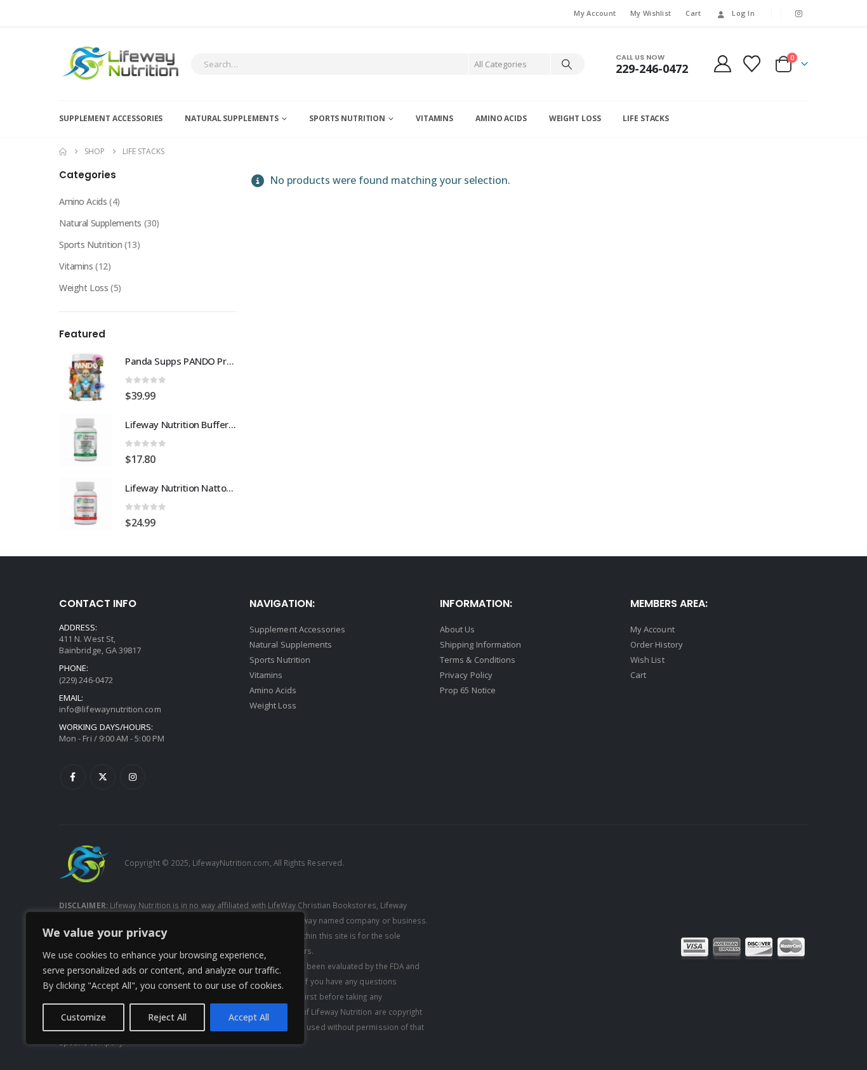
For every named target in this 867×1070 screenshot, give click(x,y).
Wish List (647, 659)
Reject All (167, 1017)
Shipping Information (480, 644)
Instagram (132, 777)
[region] (165, 978)
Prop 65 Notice (468, 690)
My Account (595, 13)
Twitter (103, 777)
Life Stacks (646, 118)
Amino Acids (501, 118)
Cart (693, 13)
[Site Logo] (121, 63)
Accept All (248, 1017)
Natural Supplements (232, 118)
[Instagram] (799, 13)
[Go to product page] (85, 376)
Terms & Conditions (477, 659)
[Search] (567, 64)
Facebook (73, 777)
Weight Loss (575, 118)
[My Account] (722, 63)
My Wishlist (650, 13)
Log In (743, 13)
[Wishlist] (752, 63)
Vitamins (434, 118)
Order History (656, 644)
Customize (83, 1017)
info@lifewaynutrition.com (110, 709)
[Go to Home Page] (63, 151)
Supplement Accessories (110, 118)
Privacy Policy (466, 675)
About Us (457, 629)
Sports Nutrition (347, 118)
